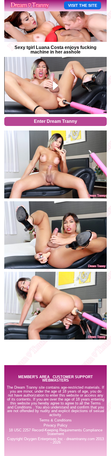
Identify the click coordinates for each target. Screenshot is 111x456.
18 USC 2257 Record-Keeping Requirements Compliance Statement (55, 432)
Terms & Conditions (55, 420)
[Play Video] (55, 85)
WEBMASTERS (55, 380)
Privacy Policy (55, 425)
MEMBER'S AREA (34, 377)
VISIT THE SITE (82, 5)
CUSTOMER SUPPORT (73, 377)
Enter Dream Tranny (55, 121)
